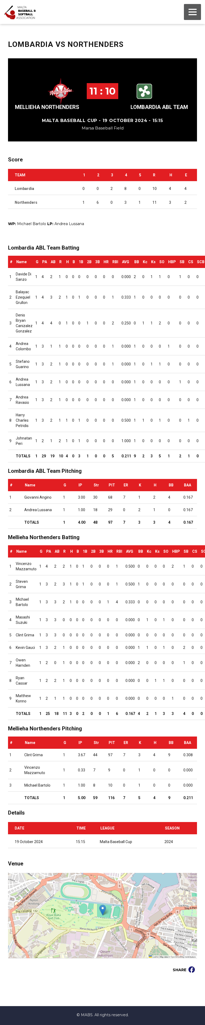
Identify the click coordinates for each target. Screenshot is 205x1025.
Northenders (26, 202)
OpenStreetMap (177, 956)
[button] (102, 910)
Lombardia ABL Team (159, 107)
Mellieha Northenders (47, 107)
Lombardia (24, 188)
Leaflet (155, 956)
